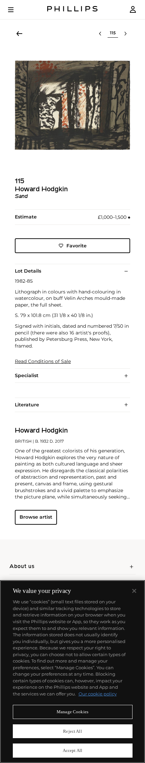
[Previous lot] (100, 33)
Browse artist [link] (36, 517)
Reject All (72, 731)
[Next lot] (125, 33)
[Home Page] (72, 9)
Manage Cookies (72, 711)
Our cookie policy (98, 693)
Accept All (72, 750)
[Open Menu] (15, 9)
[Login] (133, 9)
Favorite (76, 246)
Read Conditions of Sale (43, 361)
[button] (72, 105)
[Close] (134, 591)
